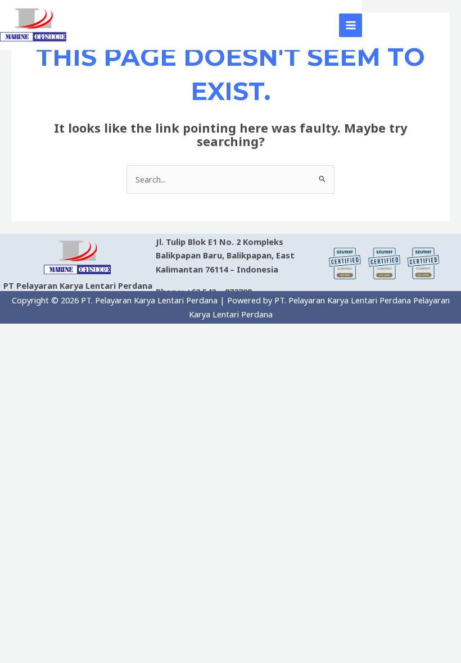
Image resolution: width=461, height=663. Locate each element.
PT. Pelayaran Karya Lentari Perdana (201, 24)
